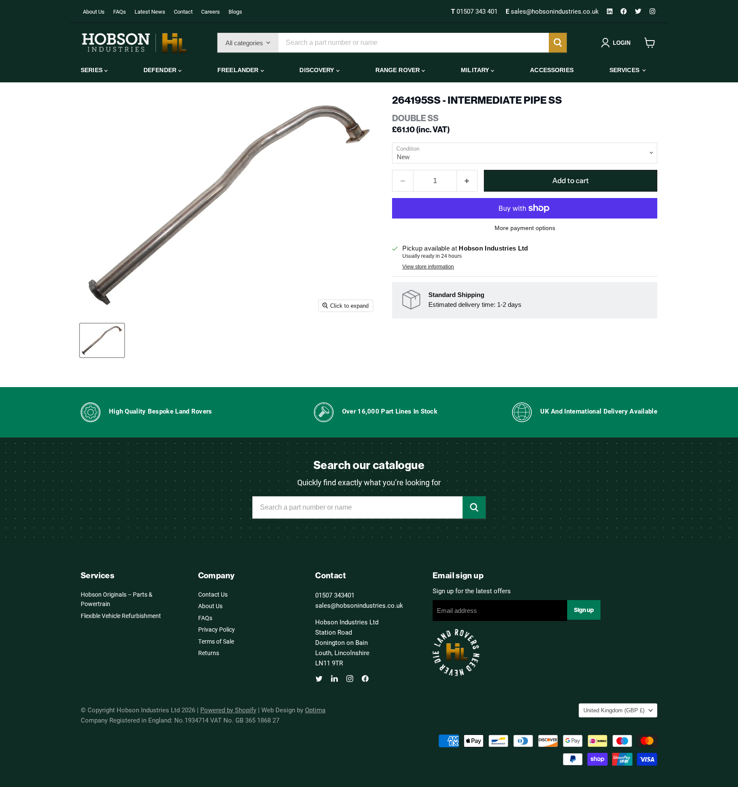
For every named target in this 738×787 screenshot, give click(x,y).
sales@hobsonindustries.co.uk (553, 11)
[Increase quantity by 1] (467, 181)
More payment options (525, 227)
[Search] (558, 42)
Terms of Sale (216, 641)
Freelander (239, 70)
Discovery (317, 70)
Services (625, 70)
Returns (208, 653)
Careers (210, 11)
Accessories (552, 70)
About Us (94, 11)
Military (476, 70)
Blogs (235, 11)
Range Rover (398, 70)
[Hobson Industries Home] (134, 43)
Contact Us (213, 594)
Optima (315, 709)
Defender (161, 70)
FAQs (119, 11)
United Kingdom (613, 710)
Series (92, 70)
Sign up (584, 610)
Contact (183, 11)
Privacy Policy (216, 629)
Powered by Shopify (228, 709)
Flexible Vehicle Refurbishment (121, 616)
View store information (428, 267)
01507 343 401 (475, 11)
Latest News (150, 11)
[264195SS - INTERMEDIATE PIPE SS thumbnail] (102, 340)
